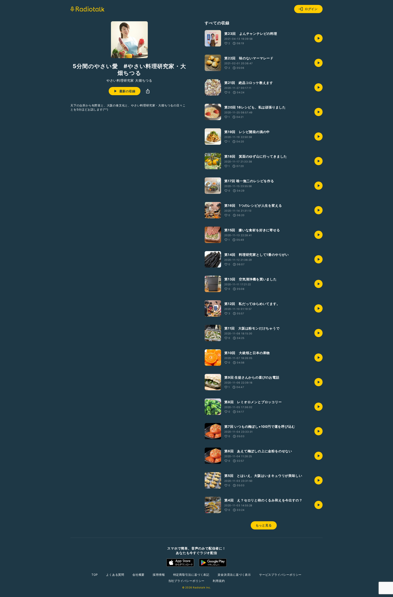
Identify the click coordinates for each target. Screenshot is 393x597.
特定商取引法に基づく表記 (191, 574)
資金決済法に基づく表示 (234, 574)
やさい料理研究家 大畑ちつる (129, 80)
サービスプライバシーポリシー (280, 574)
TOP (94, 574)
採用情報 (159, 574)
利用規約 (219, 580)
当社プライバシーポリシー (186, 580)
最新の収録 (127, 91)
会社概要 (138, 574)
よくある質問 (115, 574)
